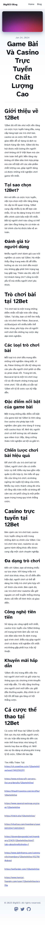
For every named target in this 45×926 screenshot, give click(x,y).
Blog (39, 4)
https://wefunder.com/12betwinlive (21, 869)
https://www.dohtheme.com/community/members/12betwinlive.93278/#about (22, 856)
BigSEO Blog (10, 4)
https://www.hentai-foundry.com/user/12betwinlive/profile (22, 881)
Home (31, 4)
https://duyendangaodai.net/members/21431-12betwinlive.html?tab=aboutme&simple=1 (21, 840)
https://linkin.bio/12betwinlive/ (19, 815)
